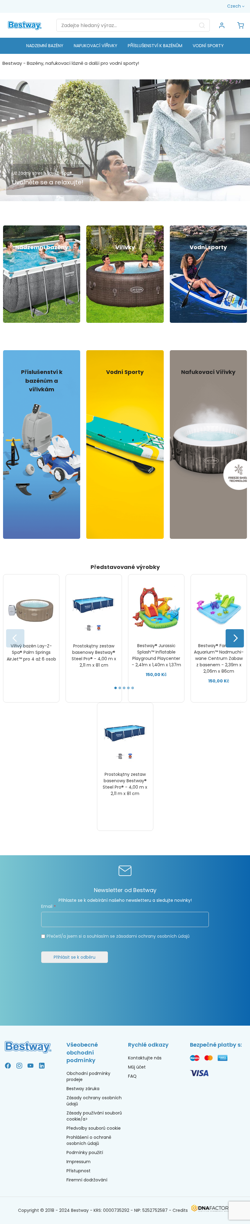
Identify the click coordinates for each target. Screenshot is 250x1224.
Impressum (78, 1162)
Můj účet (137, 1067)
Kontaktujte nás (145, 1058)
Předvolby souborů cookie (93, 1128)
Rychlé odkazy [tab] (148, 1044)
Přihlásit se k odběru (74, 957)
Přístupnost (78, 1171)
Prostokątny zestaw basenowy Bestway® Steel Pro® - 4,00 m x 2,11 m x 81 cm (94, 655)
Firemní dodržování (86, 1180)
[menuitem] (45, 46)
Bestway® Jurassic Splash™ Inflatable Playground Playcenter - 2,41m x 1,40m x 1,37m (156, 655)
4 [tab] (128, 688)
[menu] (125, 46)
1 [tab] (115, 688)
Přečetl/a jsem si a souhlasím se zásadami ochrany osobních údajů (118, 936)
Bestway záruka (82, 1089)
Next (235, 638)
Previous (15, 638)
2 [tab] (120, 688)
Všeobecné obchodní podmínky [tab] (82, 1052)
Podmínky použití (84, 1152)
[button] (236, 6)
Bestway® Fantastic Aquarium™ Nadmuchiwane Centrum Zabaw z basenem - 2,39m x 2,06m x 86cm (219, 658)
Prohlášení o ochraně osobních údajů (88, 1140)
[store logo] (24, 25)
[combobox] (133, 25)
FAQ (132, 1076)
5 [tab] (132, 688)
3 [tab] (124, 688)
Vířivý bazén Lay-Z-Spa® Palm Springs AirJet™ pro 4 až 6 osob (31, 652)
